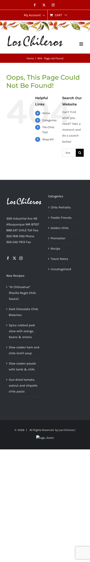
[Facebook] (8, 258)
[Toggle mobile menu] (81, 44)
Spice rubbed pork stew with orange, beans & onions (22, 331)
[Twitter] (14, 258)
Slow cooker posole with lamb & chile (22, 366)
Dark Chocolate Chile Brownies (23, 312)
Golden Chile (60, 228)
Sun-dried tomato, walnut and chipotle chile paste (23, 385)
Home (46, 113)
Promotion (58, 238)
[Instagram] (21, 258)
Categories (49, 120)
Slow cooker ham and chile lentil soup (24, 350)
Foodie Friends (61, 218)
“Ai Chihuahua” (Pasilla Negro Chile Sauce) (22, 293)
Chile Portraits (61, 207)
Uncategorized (61, 269)
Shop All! (48, 139)
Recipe (55, 248)
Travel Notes (59, 259)
